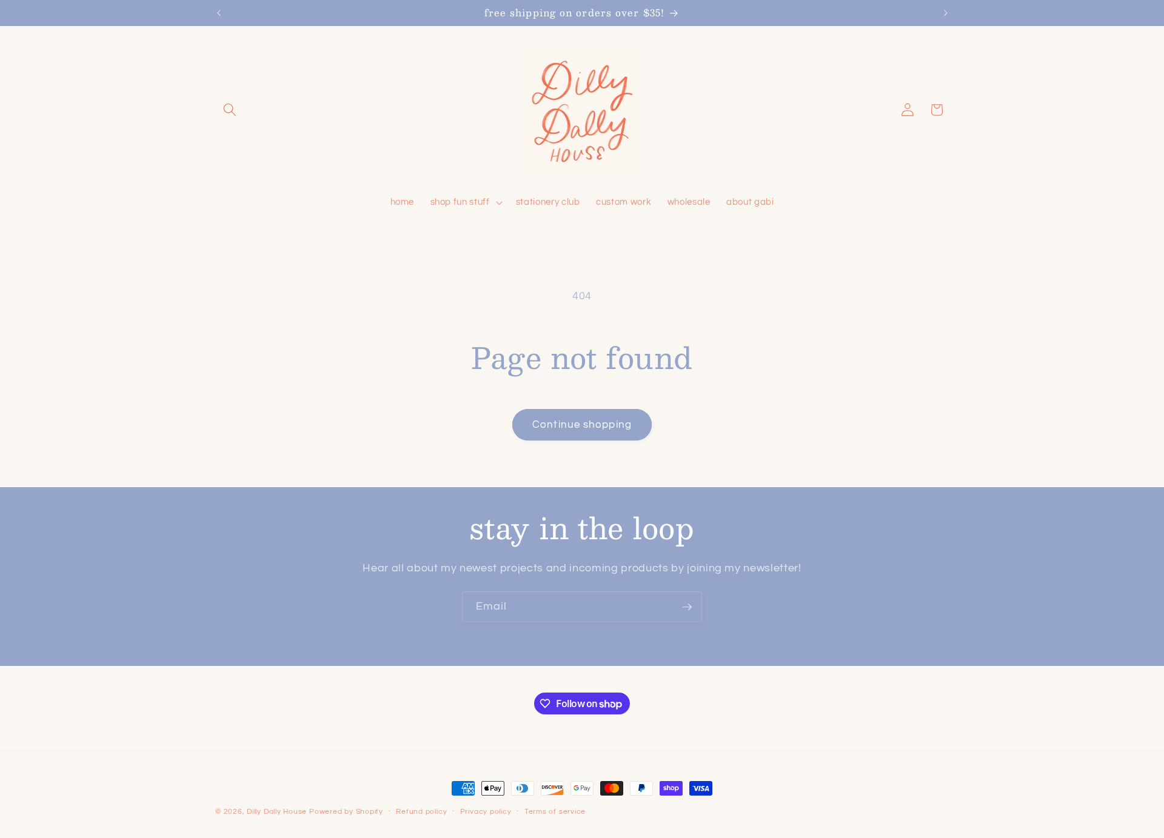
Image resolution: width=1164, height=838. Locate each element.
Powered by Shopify (346, 812)
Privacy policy (486, 812)
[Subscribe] (686, 607)
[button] (229, 109)
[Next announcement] (945, 12)
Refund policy (421, 812)
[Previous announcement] (219, 12)
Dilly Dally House (277, 812)
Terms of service (555, 812)
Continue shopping (582, 424)
